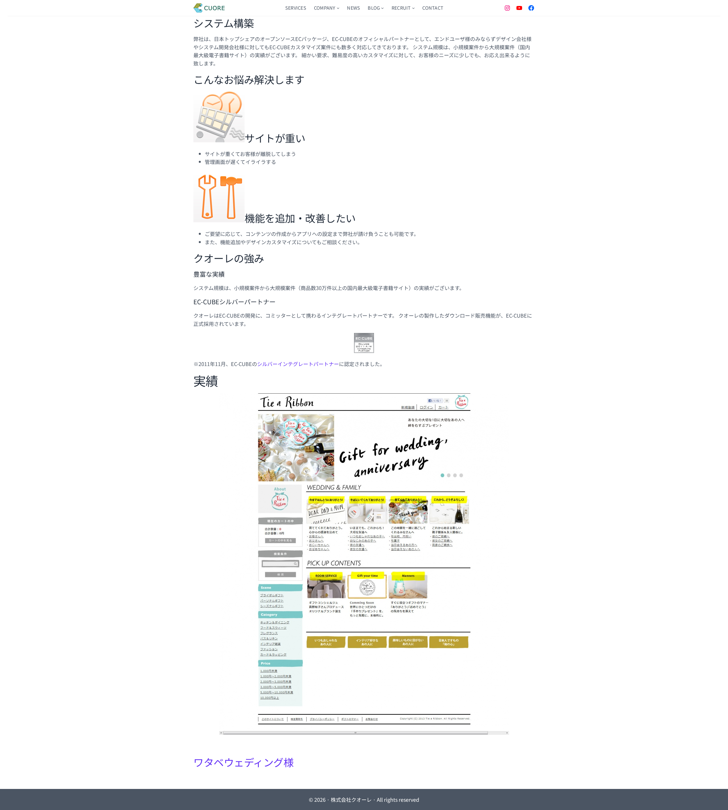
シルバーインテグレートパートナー (298, 363)
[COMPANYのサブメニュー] (338, 8)
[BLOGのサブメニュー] (382, 8)
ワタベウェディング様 (243, 762)
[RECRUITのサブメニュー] (413, 8)
